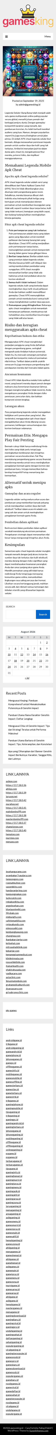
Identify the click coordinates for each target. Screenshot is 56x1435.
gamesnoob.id (13, 1357)
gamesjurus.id (13, 1229)
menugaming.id (13, 1210)
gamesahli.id (12, 1236)
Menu (47, 36)
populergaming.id (15, 1345)
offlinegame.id (13, 1142)
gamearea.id (12, 1293)
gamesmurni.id (13, 1225)
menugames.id (13, 1251)
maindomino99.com (16, 811)
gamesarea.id (13, 1289)
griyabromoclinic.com (17, 992)
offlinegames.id (14, 1066)
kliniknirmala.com (14, 958)
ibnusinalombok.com (16, 981)
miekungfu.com (13, 916)
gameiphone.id (13, 1055)
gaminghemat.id (14, 1176)
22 (40, 660)
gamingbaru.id (13, 1319)
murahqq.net (12, 804)
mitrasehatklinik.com (16, 947)
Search (10, 606)
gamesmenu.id (13, 1221)
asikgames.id (12, 1266)
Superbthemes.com (38, 1430)
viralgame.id (12, 1406)
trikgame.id (11, 1044)
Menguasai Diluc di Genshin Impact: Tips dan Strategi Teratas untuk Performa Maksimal (29, 729)
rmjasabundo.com (15, 924)
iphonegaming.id (14, 1134)
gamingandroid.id (15, 1123)
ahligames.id (12, 1259)
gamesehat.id (13, 1395)
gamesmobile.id (14, 1078)
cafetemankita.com (15, 920)
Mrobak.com (12, 913)
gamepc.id (11, 1062)
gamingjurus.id (13, 1183)
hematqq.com (12, 834)
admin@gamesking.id (29, 104)
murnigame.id (13, 1285)
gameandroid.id (14, 1051)
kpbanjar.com (12, 950)
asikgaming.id (13, 1217)
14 (34, 654)
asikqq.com (11, 781)
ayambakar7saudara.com (18, 875)
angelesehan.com (15, 905)
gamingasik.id (13, 1191)
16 (46, 654)
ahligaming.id (13, 1247)
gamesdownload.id (15, 1368)
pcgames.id (11, 1157)
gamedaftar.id (13, 1391)
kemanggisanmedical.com (19, 954)
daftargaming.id (14, 1338)
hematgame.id (13, 1304)
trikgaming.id (12, 1115)
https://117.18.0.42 (16, 800)
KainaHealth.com (14, 966)
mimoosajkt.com (14, 928)
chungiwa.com (13, 935)
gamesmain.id (13, 1232)
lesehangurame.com (16, 871)
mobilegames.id (14, 1074)
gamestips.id (12, 1089)
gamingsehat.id (14, 1334)
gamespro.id (12, 1361)
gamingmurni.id (14, 1179)
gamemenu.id (12, 1277)
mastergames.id (14, 1308)
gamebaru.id (12, 1379)
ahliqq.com (11, 788)
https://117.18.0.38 (16, 815)
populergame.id (14, 1413)
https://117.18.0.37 (16, 822)
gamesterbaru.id (14, 1085)
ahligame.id (12, 1296)
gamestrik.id (12, 1096)
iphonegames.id (14, 1059)
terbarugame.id (14, 1161)
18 (15, 660)
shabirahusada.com (16, 969)
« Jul (27, 677)
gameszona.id (13, 1244)
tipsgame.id (12, 1168)
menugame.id (12, 1312)
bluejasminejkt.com (15, 909)
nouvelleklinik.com (15, 962)
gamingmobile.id (14, 1108)
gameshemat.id (13, 1255)
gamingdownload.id (16, 1315)
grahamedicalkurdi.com (18, 984)
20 (28, 660)
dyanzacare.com (14, 988)
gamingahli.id (13, 1195)
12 (21, 654)
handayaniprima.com (16, 890)
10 (9, 654)
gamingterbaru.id (15, 1127)
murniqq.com (12, 838)
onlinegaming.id (14, 1149)
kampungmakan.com (16, 894)
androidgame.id (14, 1040)
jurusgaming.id (13, 1206)
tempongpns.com (14, 879)
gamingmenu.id (13, 1187)
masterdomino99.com (17, 819)
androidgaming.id (15, 1047)
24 (9, 666)
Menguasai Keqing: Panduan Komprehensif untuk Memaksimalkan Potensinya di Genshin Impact (27, 704)
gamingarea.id (13, 1198)
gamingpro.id (12, 1327)
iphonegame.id (13, 1130)
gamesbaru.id (13, 1364)
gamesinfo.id (12, 1070)
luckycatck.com (13, 898)
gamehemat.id (13, 1262)
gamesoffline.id (14, 1081)
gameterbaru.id (14, 1093)
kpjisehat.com (13, 943)
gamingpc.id (12, 1119)
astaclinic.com (13, 977)
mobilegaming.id (14, 1138)
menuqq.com (12, 841)
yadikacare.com (14, 973)
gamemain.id (12, 1270)
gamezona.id (12, 1281)
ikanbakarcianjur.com (16, 939)
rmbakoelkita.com (15, 901)
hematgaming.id (14, 1240)
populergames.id (14, 1376)
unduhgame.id (13, 1410)
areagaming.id (13, 1213)
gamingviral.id (13, 1323)
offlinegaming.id (14, 1145)
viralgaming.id (13, 1349)
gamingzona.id (13, 1202)
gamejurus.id (12, 1274)
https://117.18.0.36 (16, 785)
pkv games (11, 1010)
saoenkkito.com (14, 886)
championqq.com (14, 826)
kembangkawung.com (17, 932)
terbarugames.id (14, 1164)
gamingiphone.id (14, 1104)
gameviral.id (12, 1387)
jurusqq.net (11, 796)
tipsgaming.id (13, 1112)
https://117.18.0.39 (16, 792)
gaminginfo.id (13, 1172)
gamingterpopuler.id (16, 1353)
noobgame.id (12, 1402)
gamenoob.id (12, 1372)
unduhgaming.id (14, 1330)
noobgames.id (13, 1383)
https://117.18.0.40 (16, 830)
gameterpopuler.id (15, 1398)
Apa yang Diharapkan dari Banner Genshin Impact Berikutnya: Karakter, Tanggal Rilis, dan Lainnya (30, 755)
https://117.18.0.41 (16, 807)
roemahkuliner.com (15, 882)
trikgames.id (12, 1100)
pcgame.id (11, 1153)
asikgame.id (12, 1300)
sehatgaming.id (14, 1342)
